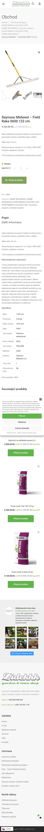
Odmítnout (22, 422)
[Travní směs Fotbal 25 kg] (22, 548)
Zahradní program (16, 208)
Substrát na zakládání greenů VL (22, 440)
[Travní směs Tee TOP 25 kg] (22, 482)
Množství (6, 168)
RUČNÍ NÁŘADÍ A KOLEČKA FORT (26, 202)
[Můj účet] (40, 4)
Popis (5, 217)
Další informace (11, 222)
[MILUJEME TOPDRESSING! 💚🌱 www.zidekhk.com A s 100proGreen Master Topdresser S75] (10, 632)
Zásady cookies (11, 432)
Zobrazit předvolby (22, 428)
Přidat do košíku (16, 180)
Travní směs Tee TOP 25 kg (22, 506)
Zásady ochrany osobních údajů (26, 432)
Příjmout (22, 416)
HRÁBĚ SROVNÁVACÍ (18, 199)
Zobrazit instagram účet (23, 653)
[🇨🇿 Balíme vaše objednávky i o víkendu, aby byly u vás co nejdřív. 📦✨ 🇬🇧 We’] (33, 643)
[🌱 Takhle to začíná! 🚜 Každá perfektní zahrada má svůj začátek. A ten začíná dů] (22, 643)
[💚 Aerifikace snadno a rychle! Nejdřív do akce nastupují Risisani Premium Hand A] (22, 632)
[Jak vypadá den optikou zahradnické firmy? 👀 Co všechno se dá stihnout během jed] (10, 643)
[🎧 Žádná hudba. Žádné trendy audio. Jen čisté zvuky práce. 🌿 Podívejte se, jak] (33, 632)
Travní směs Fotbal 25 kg (22, 572)
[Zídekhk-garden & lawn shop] (21, 4)
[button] (40, 399)
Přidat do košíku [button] (21, 453)
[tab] (22, 218)
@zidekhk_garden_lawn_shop (25, 611)
